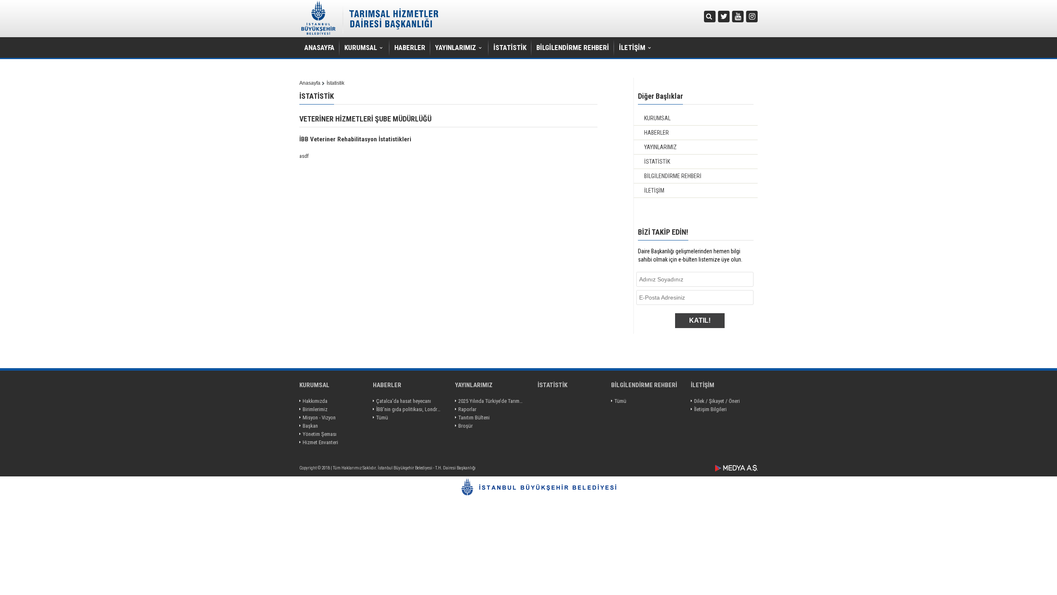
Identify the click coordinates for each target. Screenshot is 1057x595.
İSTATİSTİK (509, 47)
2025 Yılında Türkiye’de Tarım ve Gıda (491, 401)
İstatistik (335, 83)
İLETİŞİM (632, 47)
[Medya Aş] (736, 468)
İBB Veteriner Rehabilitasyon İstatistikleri (355, 139)
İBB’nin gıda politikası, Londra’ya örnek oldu (409, 409)
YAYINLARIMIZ (455, 47)
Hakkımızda (315, 401)
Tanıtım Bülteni (474, 417)
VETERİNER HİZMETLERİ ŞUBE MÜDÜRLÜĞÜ (365, 118)
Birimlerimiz (315, 409)
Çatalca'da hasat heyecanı (403, 401)
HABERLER (409, 47)
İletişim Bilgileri (710, 409)
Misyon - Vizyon (319, 417)
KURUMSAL (360, 47)
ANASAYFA (319, 47)
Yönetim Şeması (320, 434)
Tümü (382, 417)
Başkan (310, 426)
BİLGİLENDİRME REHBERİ (572, 47)
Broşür (465, 426)
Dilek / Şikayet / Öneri (717, 401)
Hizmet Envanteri (320, 442)
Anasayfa (309, 83)
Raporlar (467, 409)
